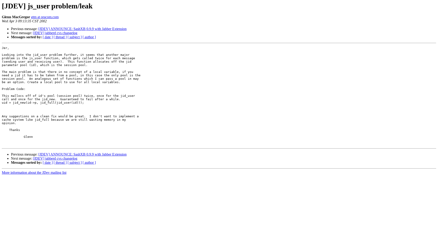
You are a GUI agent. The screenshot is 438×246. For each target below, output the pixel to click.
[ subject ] (75, 37)
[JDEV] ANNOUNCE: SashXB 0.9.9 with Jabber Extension (82, 29)
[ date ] (48, 37)
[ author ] (89, 37)
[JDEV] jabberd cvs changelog (55, 33)
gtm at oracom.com (45, 17)
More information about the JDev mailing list (34, 172)
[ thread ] (60, 37)
